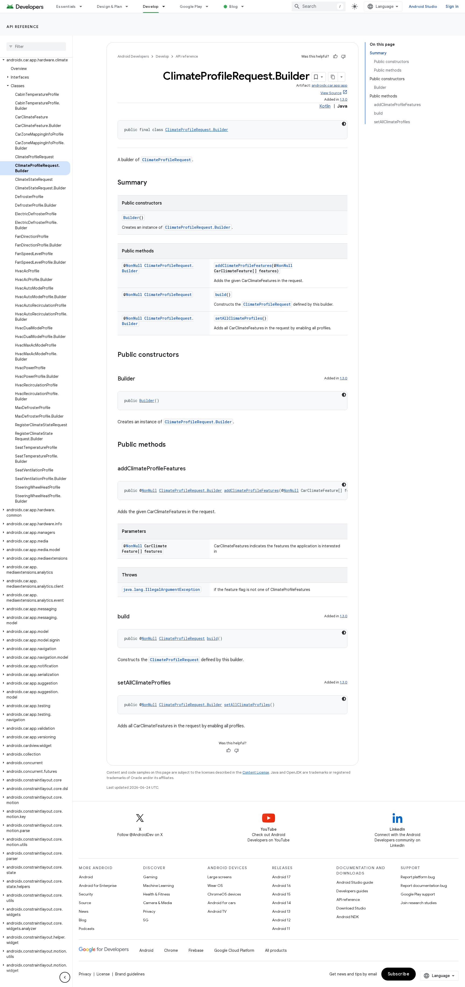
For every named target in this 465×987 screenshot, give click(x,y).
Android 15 (281, 894)
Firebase (196, 950)
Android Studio (423, 6)
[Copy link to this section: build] (134, 617)
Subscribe (399, 974)
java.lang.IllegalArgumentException (161, 589)
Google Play (191, 6)
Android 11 (281, 928)
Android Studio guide (354, 882)
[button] (35, 60)
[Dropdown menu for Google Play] (209, 6)
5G (146, 920)
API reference (22, 26)
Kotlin (324, 106)
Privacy (149, 911)
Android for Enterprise (98, 885)
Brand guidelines (130, 974)
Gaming (150, 877)
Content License (255, 772)
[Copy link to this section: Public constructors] (184, 355)
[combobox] (319, 6)
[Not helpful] (343, 56)
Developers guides (352, 891)
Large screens (219, 877)
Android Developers (133, 56)
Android (86, 877)
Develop (151, 6)
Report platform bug (418, 877)
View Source (330, 93)
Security (86, 894)
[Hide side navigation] (64, 977)
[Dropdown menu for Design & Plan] (129, 6)
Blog (233, 6)
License (103, 974)
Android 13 (281, 911)
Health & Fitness (156, 894)
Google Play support (418, 894)
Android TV (217, 911)
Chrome (171, 950)
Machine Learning (158, 885)
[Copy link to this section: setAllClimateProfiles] (176, 683)
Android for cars (221, 902)
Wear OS (215, 885)
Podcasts (86, 928)
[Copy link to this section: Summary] (152, 183)
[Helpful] (335, 56)
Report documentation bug (424, 885)
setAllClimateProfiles (238, 318)
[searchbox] (36, 46)
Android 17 (281, 877)
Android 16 (281, 885)
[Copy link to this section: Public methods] (171, 445)
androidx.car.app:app (329, 85)
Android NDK (347, 916)
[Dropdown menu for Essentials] (83, 6)
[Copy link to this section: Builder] (140, 379)
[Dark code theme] (344, 124)
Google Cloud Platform (234, 950)
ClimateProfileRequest (166, 159)
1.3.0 (343, 99)
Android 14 (281, 902)
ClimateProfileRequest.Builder (196, 129)
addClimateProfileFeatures (243, 265)
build (220, 294)
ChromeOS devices (224, 894)
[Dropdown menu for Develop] (166, 6)
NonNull (134, 265)
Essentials (66, 6)
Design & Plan (109, 6)
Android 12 (281, 920)
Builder (131, 217)
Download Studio (351, 908)
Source (85, 902)
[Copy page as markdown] (333, 77)
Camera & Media (157, 902)
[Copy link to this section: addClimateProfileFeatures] (191, 469)
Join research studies (418, 902)
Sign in (452, 6)
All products (276, 950)
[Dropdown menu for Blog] (245, 6)
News (83, 911)
